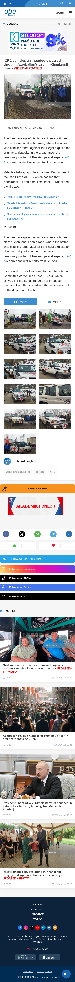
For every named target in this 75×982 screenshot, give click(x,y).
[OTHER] (69, 13)
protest (40, 471)
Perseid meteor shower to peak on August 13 (33, 196)
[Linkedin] (49, 927)
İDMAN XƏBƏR (37, 488)
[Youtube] (37, 927)
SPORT (60, 12)
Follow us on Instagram (22, 569)
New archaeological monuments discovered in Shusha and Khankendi (38, 216)
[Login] (70, 3)
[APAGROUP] (37, 949)
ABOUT (37, 904)
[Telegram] (43, 927)
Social (68, 24)
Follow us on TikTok (20, 578)
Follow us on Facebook (22, 587)
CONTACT (37, 909)
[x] (31, 927)
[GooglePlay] (25, 957)
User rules (28, 971)
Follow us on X (17, 596)
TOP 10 (37, 919)
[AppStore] (49, 957)
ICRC (52, 471)
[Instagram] (26, 927)
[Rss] (55, 927)
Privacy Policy (44, 971)
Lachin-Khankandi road (17, 471)
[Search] (62, 3)
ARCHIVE (37, 914)
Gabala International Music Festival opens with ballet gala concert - (37, 205)
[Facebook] (20, 927)
